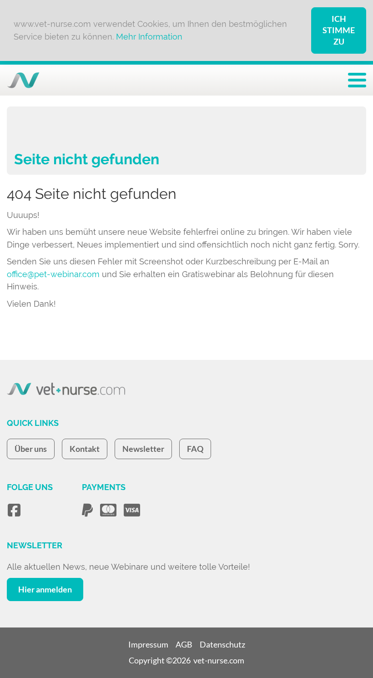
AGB (184, 644)
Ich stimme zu (339, 30)
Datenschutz (222, 644)
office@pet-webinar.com (53, 274)
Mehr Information (149, 36)
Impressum (148, 644)
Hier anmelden (45, 589)
